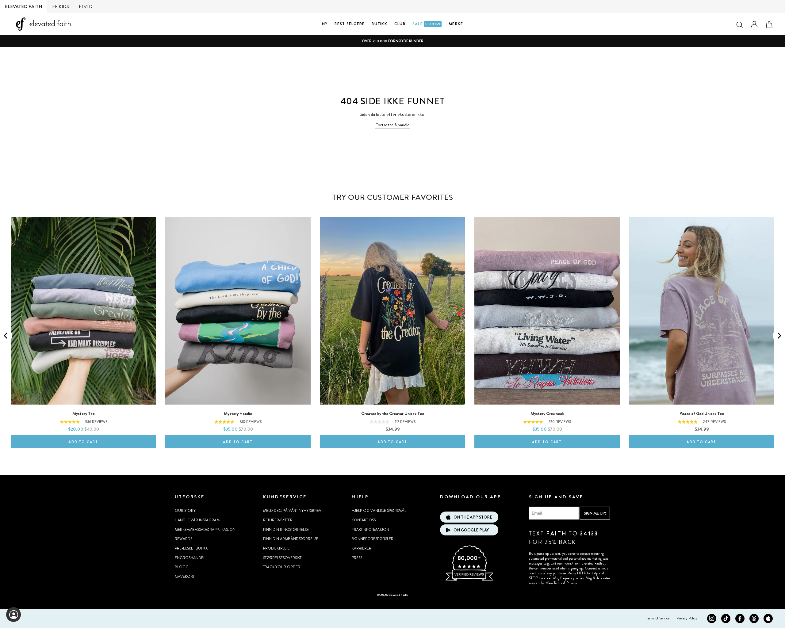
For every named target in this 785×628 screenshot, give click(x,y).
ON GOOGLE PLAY (471, 530)
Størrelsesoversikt (282, 558)
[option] (392, 41)
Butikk (379, 24)
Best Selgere (350, 24)
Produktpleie (276, 548)
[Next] (779, 335)
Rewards (183, 539)
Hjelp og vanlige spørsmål (379, 510)
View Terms (554, 583)
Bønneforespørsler (372, 539)
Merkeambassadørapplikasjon (205, 529)
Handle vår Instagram (197, 520)
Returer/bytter (278, 520)
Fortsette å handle (392, 124)
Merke (456, 24)
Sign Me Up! (595, 513)
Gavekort (184, 576)
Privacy (571, 583)
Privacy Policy (687, 618)
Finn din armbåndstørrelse (290, 539)
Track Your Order (281, 567)
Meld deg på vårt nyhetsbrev (292, 510)
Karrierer (361, 548)
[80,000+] (469, 580)
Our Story (185, 510)
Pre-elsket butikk (191, 548)
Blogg (182, 567)
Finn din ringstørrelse (286, 529)
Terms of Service (657, 618)
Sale (426, 24)
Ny (325, 24)
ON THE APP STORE (473, 517)
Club (399, 24)
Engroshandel (190, 558)
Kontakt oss (364, 520)
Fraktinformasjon (370, 529)
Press (357, 558)
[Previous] (6, 335)
